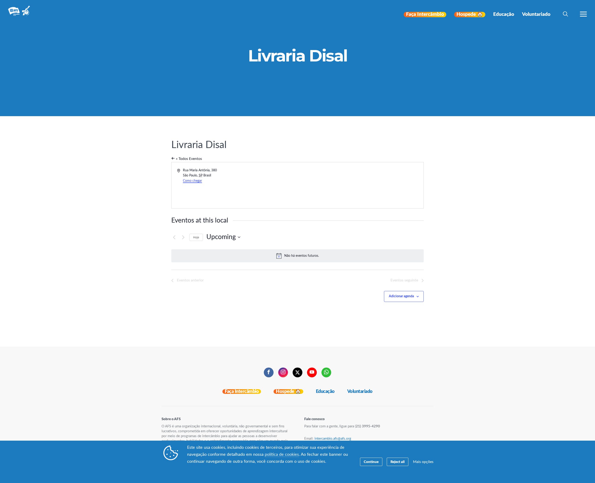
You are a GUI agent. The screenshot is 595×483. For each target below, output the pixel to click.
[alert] (297, 255)
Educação (325, 391)
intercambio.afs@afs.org (332, 438)
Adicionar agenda (401, 296)
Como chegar (192, 180)
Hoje (196, 237)
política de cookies (282, 455)
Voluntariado (360, 391)
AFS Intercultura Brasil (20, 14)
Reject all (397, 462)
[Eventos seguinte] (183, 237)
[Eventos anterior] (174, 237)
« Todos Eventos (188, 159)
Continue (371, 462)
